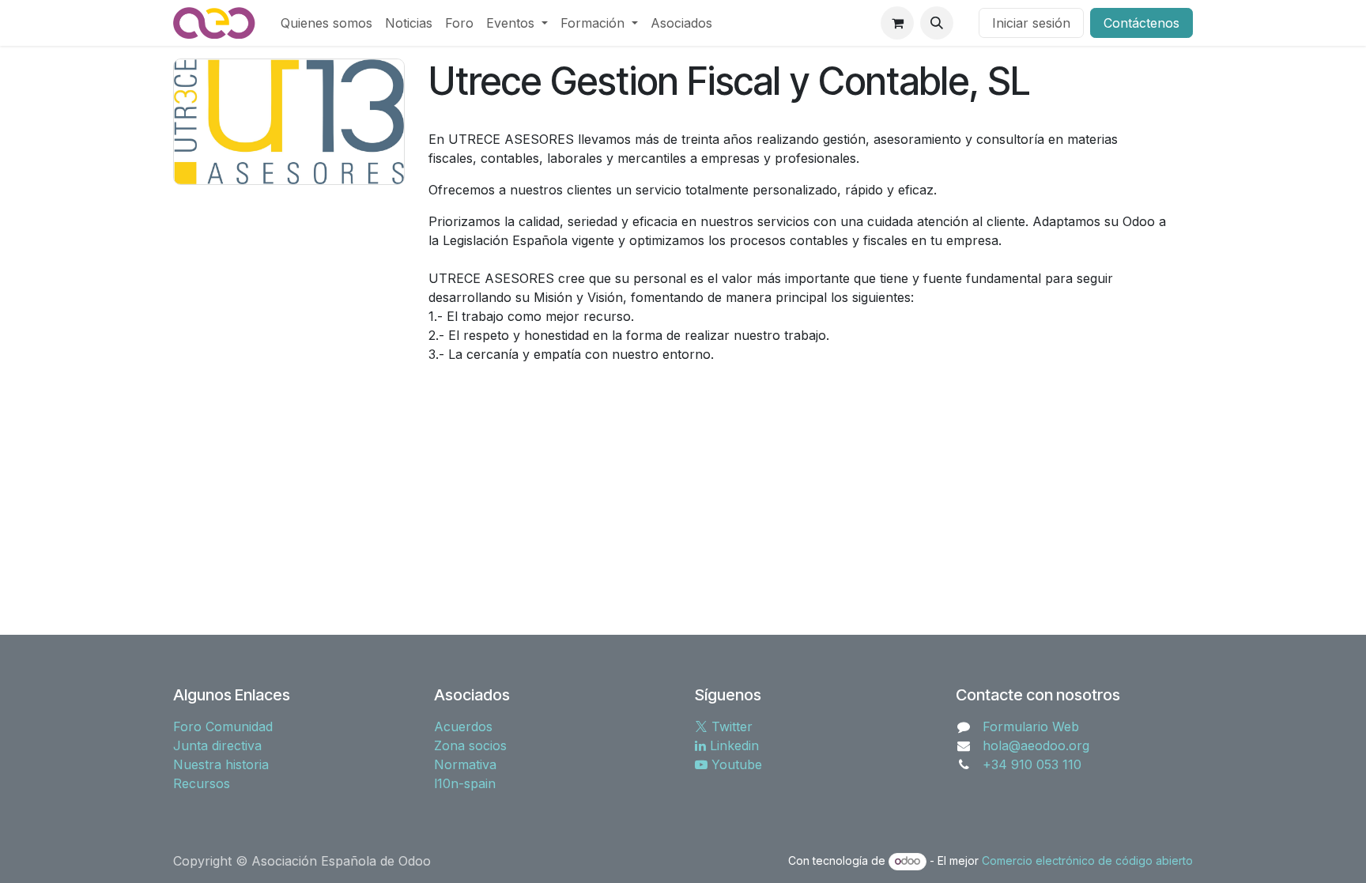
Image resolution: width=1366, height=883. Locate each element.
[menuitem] (326, 23)
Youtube (735, 764)
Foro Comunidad (223, 726)
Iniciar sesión (1031, 23)
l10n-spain (465, 783)
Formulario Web (1031, 726)
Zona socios (470, 745)
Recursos (201, 783)
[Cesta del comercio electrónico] (897, 23)
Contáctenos (1141, 23)
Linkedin (732, 745)
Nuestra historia (221, 764)
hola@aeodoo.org (1036, 745)
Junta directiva (217, 745)
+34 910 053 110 (1032, 764)
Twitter (730, 726)
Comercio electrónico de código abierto (1087, 860)
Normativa (465, 764)
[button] (936, 23)
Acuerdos (463, 726)
